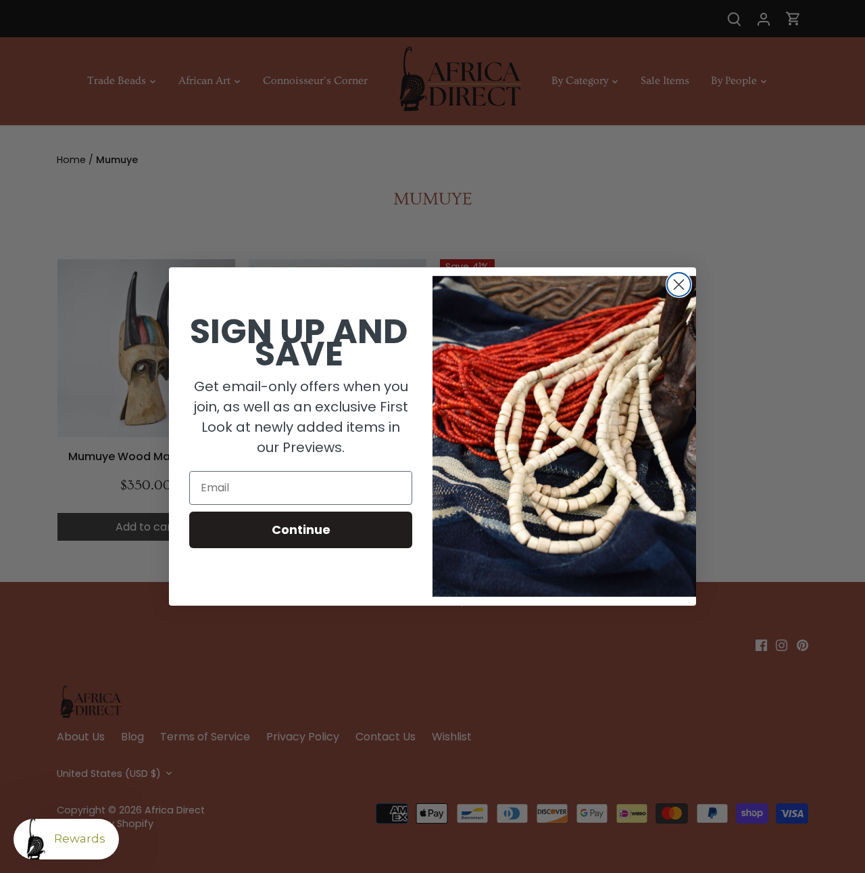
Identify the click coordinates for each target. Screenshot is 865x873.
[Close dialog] (679, 284)
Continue (301, 529)
